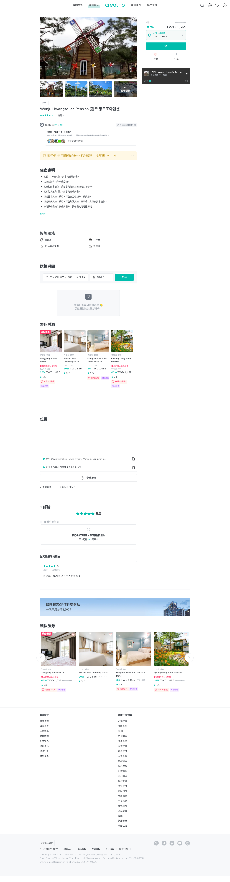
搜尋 (124, 277)
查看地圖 (91, 478)
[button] (88, 155)
